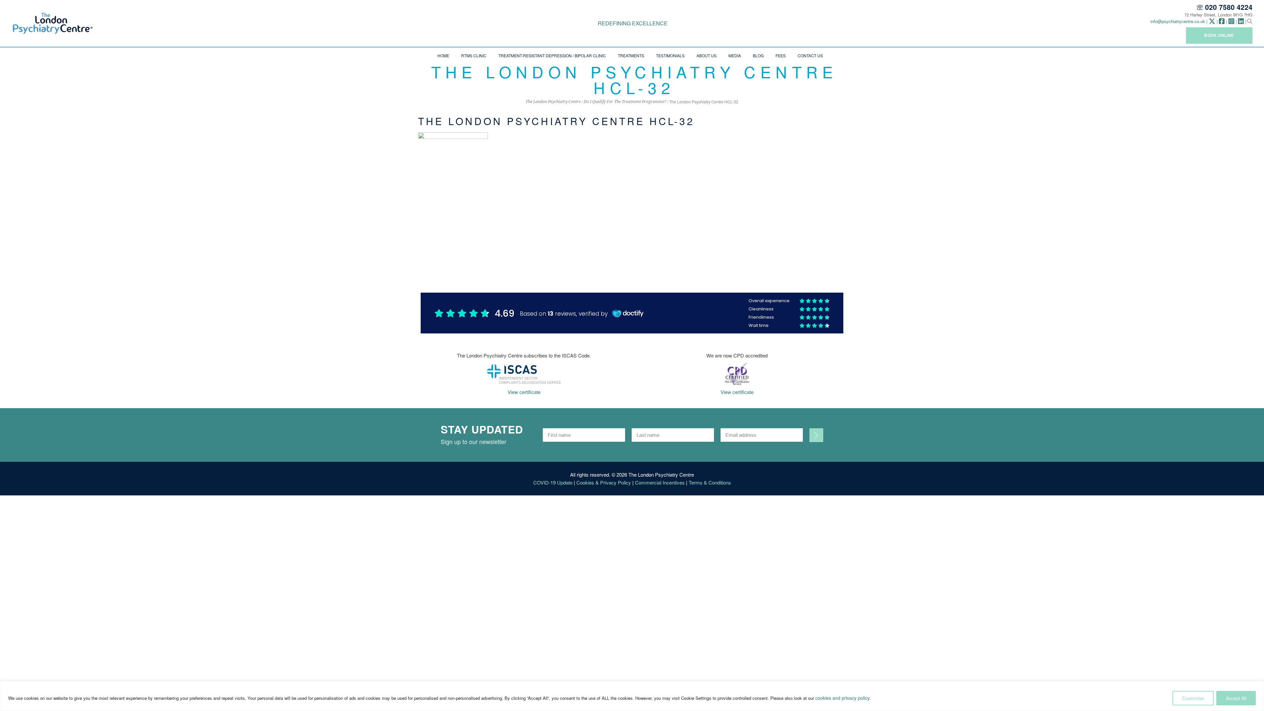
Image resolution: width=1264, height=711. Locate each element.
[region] (632, 696)
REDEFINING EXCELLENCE (633, 23)
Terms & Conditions (710, 482)
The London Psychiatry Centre (553, 101)
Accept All (1236, 698)
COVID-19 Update (552, 482)
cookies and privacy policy (842, 698)
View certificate (524, 391)
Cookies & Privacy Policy (603, 482)
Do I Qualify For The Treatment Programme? (625, 101)
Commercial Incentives (660, 482)
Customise (1193, 698)
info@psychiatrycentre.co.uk (1177, 21)
